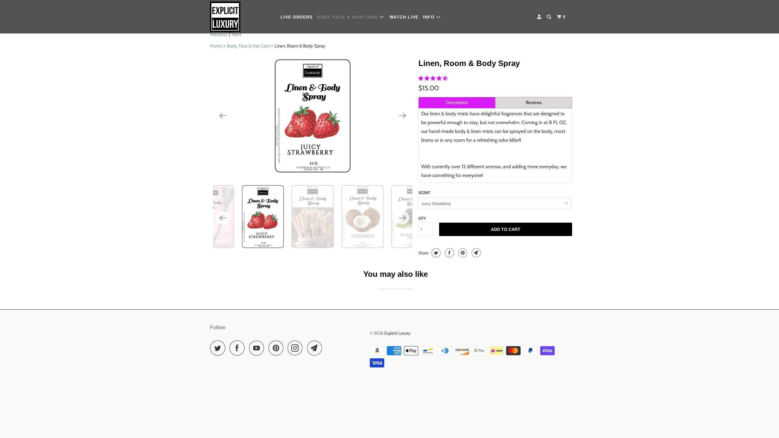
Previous (218, 34)
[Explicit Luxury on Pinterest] (277, 348)
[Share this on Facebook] (448, 252)
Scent (424, 192)
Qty (422, 218)
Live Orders (297, 17)
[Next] (402, 116)
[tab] (456, 102)
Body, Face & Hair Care (348, 17)
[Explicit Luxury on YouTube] (258, 348)
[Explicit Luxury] (241, 16)
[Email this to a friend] (475, 252)
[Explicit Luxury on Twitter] (219, 348)
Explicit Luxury (397, 333)
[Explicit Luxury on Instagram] (297, 348)
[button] (433, 78)
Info (429, 17)
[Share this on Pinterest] (462, 252)
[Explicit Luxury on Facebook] (238, 348)
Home (216, 46)
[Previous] (222, 116)
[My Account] (540, 17)
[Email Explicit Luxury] (316, 348)
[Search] (550, 17)
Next (236, 34)
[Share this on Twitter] (435, 252)
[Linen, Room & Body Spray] (313, 116)
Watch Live (404, 17)
